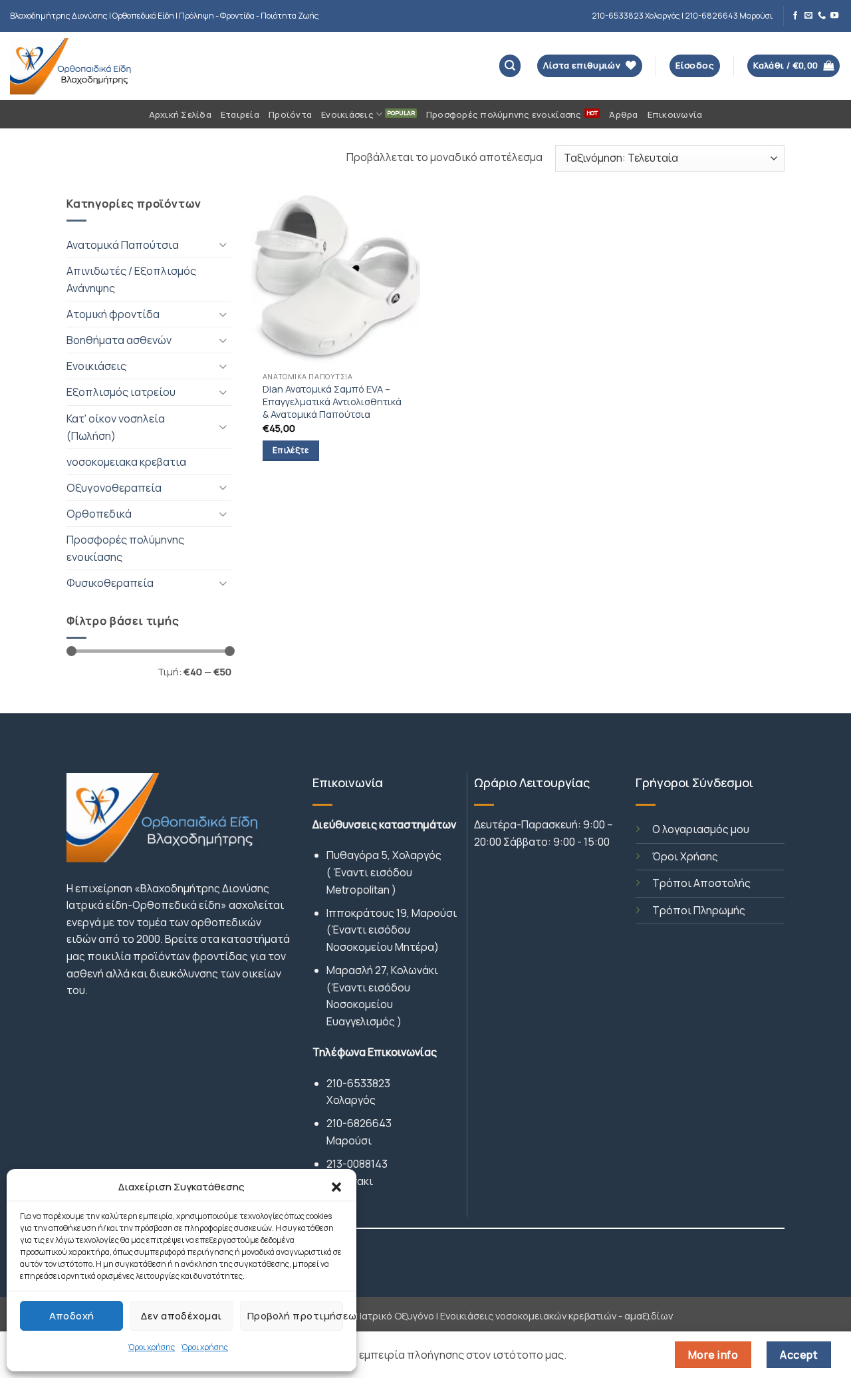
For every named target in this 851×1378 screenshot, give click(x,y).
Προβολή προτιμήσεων (295, 1316)
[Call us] (822, 16)
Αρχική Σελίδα (180, 114)
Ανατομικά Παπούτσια (122, 245)
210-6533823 (358, 1083)
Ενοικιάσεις (347, 114)
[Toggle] (223, 244)
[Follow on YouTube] (834, 16)
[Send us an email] (808, 16)
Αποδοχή (71, 1316)
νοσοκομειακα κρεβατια (126, 461)
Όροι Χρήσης (685, 856)
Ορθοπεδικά (99, 513)
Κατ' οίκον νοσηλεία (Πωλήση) (115, 427)
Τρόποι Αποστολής (701, 883)
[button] (336, 1187)
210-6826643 (359, 1123)
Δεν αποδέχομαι (181, 1316)
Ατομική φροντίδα (113, 314)
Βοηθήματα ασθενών (119, 340)
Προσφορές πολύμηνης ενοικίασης (504, 114)
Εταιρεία (240, 114)
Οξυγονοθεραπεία (114, 487)
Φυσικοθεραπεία (110, 583)
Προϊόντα (290, 114)
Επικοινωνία (675, 114)
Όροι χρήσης (151, 1347)
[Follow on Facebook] (795, 16)
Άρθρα (623, 114)
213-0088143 (357, 1163)
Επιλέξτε (291, 450)
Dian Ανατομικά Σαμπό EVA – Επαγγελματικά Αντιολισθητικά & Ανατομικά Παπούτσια (332, 402)
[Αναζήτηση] (510, 66)
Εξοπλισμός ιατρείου (121, 392)
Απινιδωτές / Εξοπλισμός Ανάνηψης (131, 279)
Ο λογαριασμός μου (700, 829)
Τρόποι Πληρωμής (698, 910)
